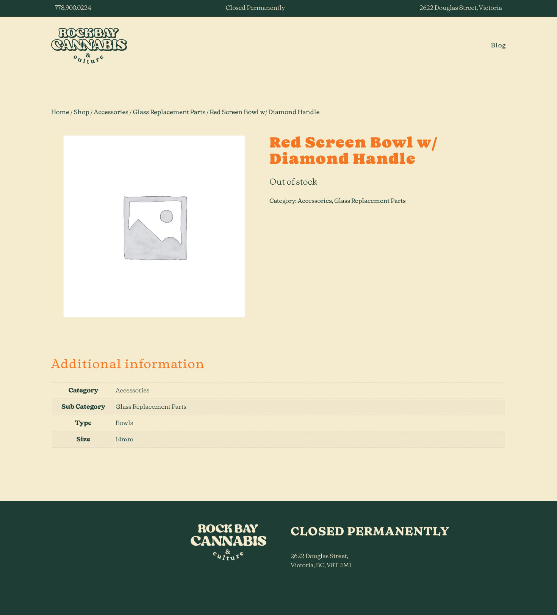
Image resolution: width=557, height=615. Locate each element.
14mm (125, 440)
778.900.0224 (73, 8)
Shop (81, 113)
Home (60, 113)
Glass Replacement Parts (169, 113)
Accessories (111, 113)
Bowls (124, 423)
